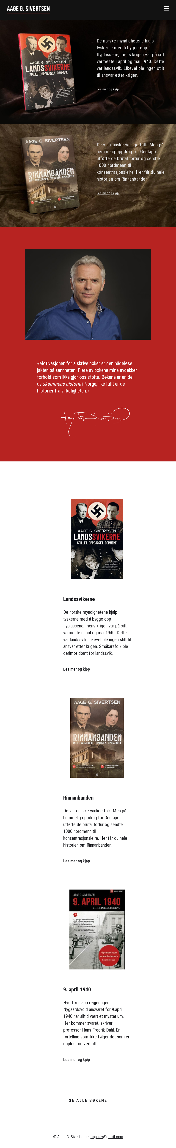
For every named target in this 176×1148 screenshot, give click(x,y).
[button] (166, 8)
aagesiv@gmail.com (107, 1136)
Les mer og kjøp (108, 89)
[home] (85, 10)
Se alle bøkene (88, 1100)
